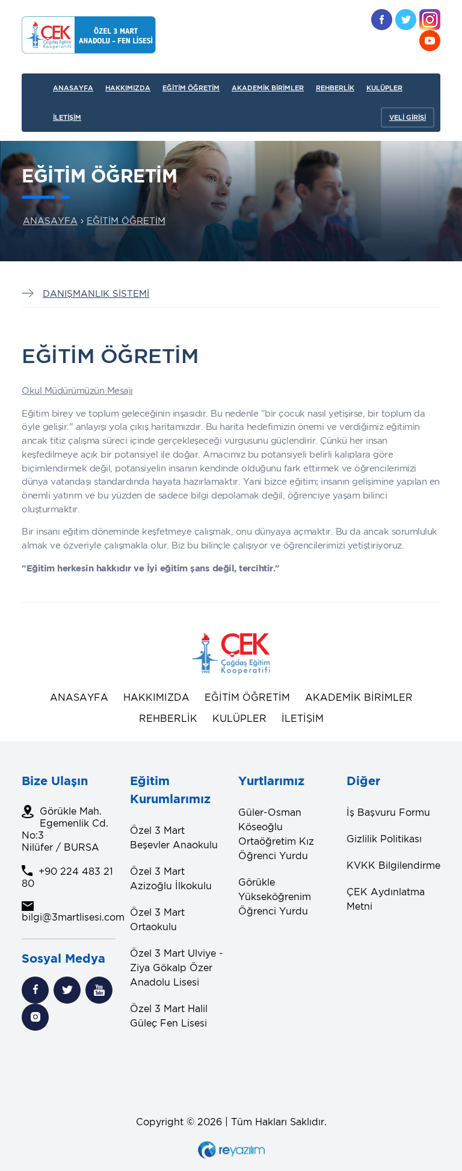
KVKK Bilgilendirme (393, 865)
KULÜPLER (384, 88)
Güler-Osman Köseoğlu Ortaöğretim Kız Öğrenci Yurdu (276, 834)
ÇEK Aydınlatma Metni (385, 899)
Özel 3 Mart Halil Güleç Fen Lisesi (169, 1015)
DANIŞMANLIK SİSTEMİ (96, 293)
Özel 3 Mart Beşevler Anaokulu (174, 837)
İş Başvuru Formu (388, 812)
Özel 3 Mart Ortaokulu (157, 919)
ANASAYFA (73, 88)
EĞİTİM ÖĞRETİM (191, 88)
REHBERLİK (335, 88)
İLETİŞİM (67, 117)
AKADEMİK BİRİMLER (268, 88)
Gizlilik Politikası (384, 838)
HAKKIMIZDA (127, 88)
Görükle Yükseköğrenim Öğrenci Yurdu (274, 896)
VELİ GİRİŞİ (407, 117)
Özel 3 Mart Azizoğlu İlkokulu (171, 878)
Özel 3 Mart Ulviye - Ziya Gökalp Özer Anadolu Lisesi (176, 967)
